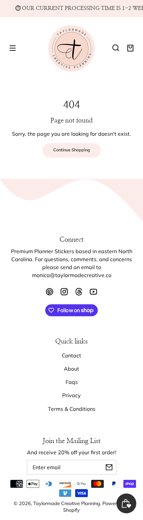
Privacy (71, 395)
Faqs (72, 382)
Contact (71, 355)
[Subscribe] (109, 467)
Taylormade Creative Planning (66, 503)
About (71, 368)
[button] (115, 47)
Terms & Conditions (71, 409)
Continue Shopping (71, 150)
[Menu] (12, 47)
